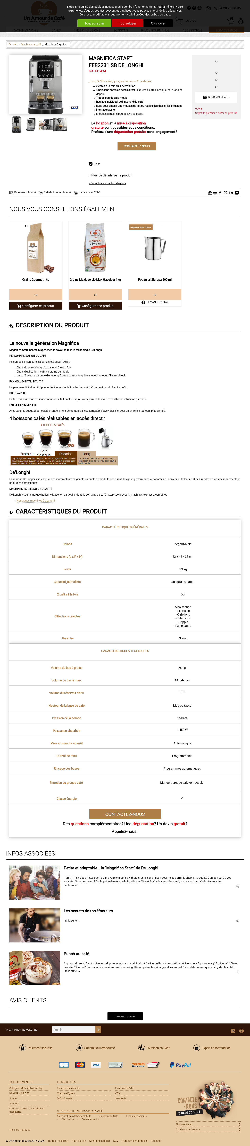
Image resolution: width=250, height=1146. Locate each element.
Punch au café (76, 953)
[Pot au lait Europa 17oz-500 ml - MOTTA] (154, 247)
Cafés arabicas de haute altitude (74, 1116)
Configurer (158, 23)
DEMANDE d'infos (219, 97)
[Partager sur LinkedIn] (232, 192)
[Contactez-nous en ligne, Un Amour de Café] (208, 1100)
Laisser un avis (125, 1016)
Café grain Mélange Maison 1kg (26, 1088)
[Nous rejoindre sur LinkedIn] (233, 1031)
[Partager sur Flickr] (238, 192)
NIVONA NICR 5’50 (19, 1093)
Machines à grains (56, 44)
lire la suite (70, 885)
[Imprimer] (215, 192)
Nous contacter (184, 1124)
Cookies (144, 14)
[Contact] (137, 145)
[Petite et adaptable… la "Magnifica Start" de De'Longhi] (34, 883)
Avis (199, 108)
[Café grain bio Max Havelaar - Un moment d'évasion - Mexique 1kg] (95, 247)
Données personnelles (68, 1088)
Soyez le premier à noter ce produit (216, 113)
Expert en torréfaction (216, 1048)
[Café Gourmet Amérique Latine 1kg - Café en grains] (35, 247)
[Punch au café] (34, 968)
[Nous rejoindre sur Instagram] (241, 1031)
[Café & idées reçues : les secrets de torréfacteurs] (34, 925)
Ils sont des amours (136, 1116)
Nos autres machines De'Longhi (36, 500)
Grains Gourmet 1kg (35, 279)
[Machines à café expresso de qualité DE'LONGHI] (74, 107)
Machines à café (31, 44)
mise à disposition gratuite (118, 125)
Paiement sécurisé (25, 192)
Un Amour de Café (108, 1116)
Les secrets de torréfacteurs (88, 910)
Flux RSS (62, 1141)
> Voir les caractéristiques (107, 183)
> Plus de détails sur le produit (110, 175)
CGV (117, 1093)
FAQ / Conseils (64, 1098)
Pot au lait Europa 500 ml (155, 279)
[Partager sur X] (226, 192)
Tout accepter (94, 23)
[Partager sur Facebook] (221, 192)
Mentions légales (66, 1093)
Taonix (52, 1141)
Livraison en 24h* (89, 192)
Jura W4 (13, 1103)
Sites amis (120, 1098)
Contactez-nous (90, 1119)
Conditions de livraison (188, 1129)
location (102, 123)
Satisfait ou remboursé (57, 192)
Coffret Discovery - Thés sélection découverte (26, 1110)
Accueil (13, 44)
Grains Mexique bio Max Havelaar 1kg (95, 279)
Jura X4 (13, 1098)
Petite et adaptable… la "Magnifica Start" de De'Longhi (111, 867)
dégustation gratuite (130, 131)
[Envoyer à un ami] (210, 192)
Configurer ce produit (38, 305)
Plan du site (79, 1141)
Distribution (68, 1119)
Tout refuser (127, 23)
